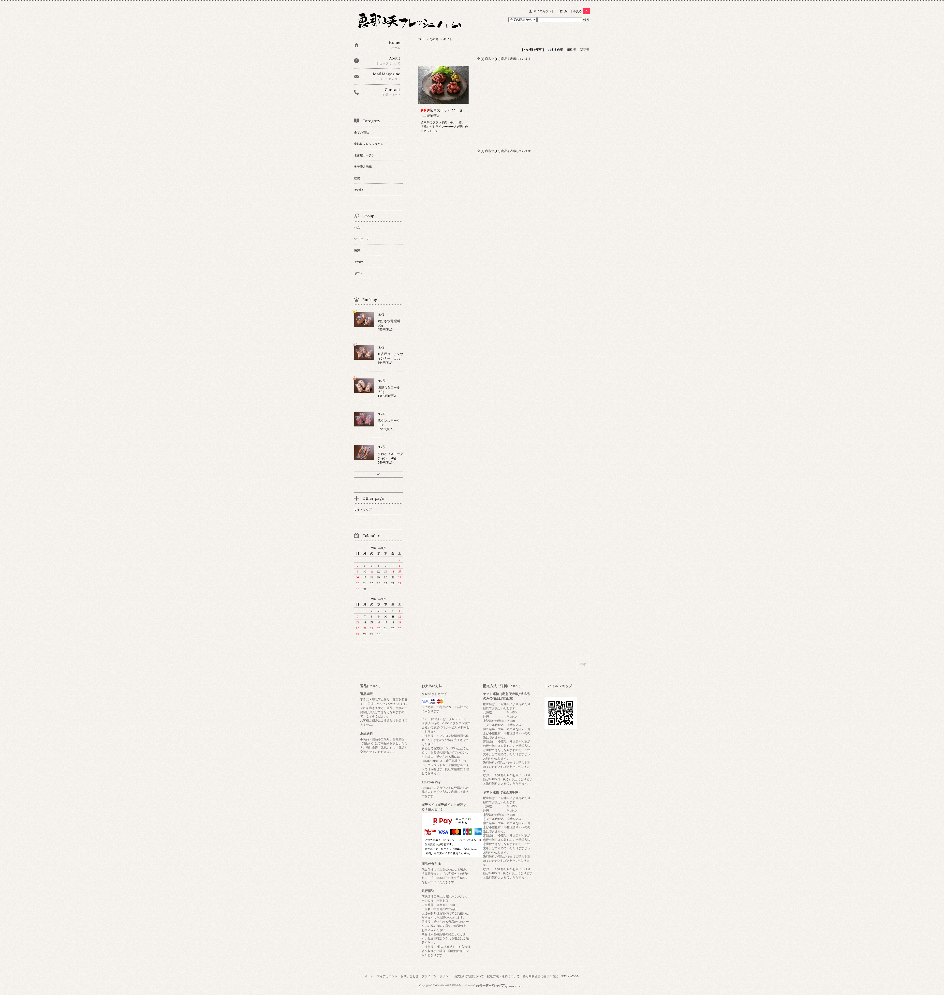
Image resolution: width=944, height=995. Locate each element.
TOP (421, 39)
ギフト (447, 39)
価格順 (571, 49)
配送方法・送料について (503, 976)
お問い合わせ (409, 976)
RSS (564, 976)
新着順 (584, 49)
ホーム (369, 976)
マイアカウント (543, 11)
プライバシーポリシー (436, 976)
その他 (433, 39)
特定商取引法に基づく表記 (540, 976)
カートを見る (576, 11)
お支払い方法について (469, 976)
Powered (470, 985)
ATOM (574, 976)
